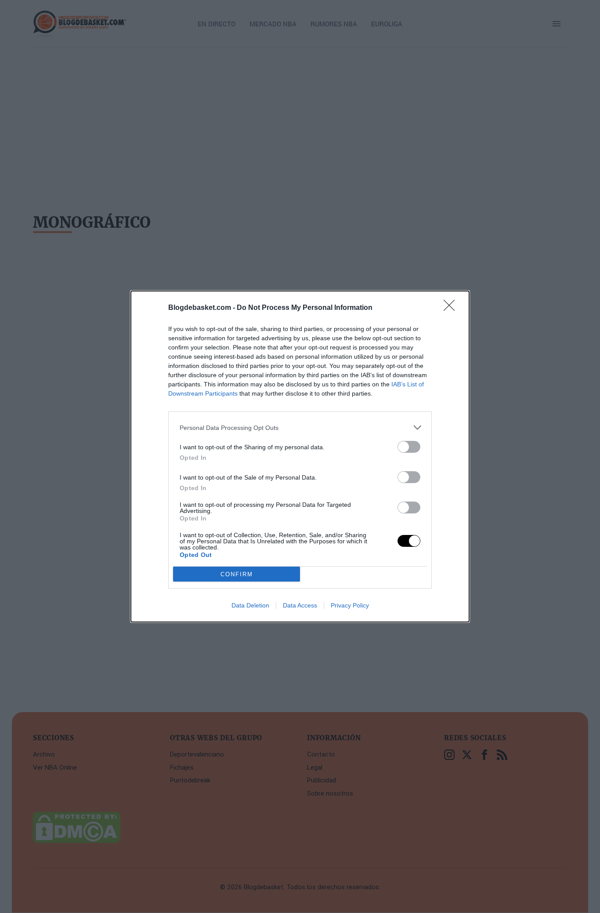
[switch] (409, 447)
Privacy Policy (350, 605)
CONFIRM (236, 574)
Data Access (300, 605)
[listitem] (300, 427)
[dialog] (300, 456)
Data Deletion (250, 605)
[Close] (452, 308)
